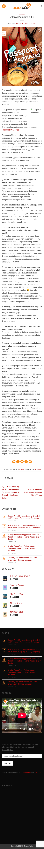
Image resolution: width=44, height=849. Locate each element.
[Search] (41, 6)
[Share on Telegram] (30, 461)
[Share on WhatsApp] (14, 461)
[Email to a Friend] (26, 461)
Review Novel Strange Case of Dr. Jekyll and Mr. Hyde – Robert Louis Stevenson (24, 517)
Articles (22, 14)
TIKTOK (38, 772)
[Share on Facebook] (18, 461)
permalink (38, 469)
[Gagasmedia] (22, 6)
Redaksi (33, 23)
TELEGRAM (26, 772)
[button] (4, 6)
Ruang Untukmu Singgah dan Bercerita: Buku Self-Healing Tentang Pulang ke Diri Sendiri (24, 537)
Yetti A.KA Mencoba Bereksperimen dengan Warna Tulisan (33, 492)
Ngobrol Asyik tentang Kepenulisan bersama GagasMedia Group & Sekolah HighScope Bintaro (10, 492)
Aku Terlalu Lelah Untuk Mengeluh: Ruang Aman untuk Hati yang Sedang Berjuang (25, 526)
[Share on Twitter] (22, 461)
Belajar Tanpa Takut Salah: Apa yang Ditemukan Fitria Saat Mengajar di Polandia (22, 548)
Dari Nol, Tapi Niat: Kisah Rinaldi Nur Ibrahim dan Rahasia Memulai (22, 559)
